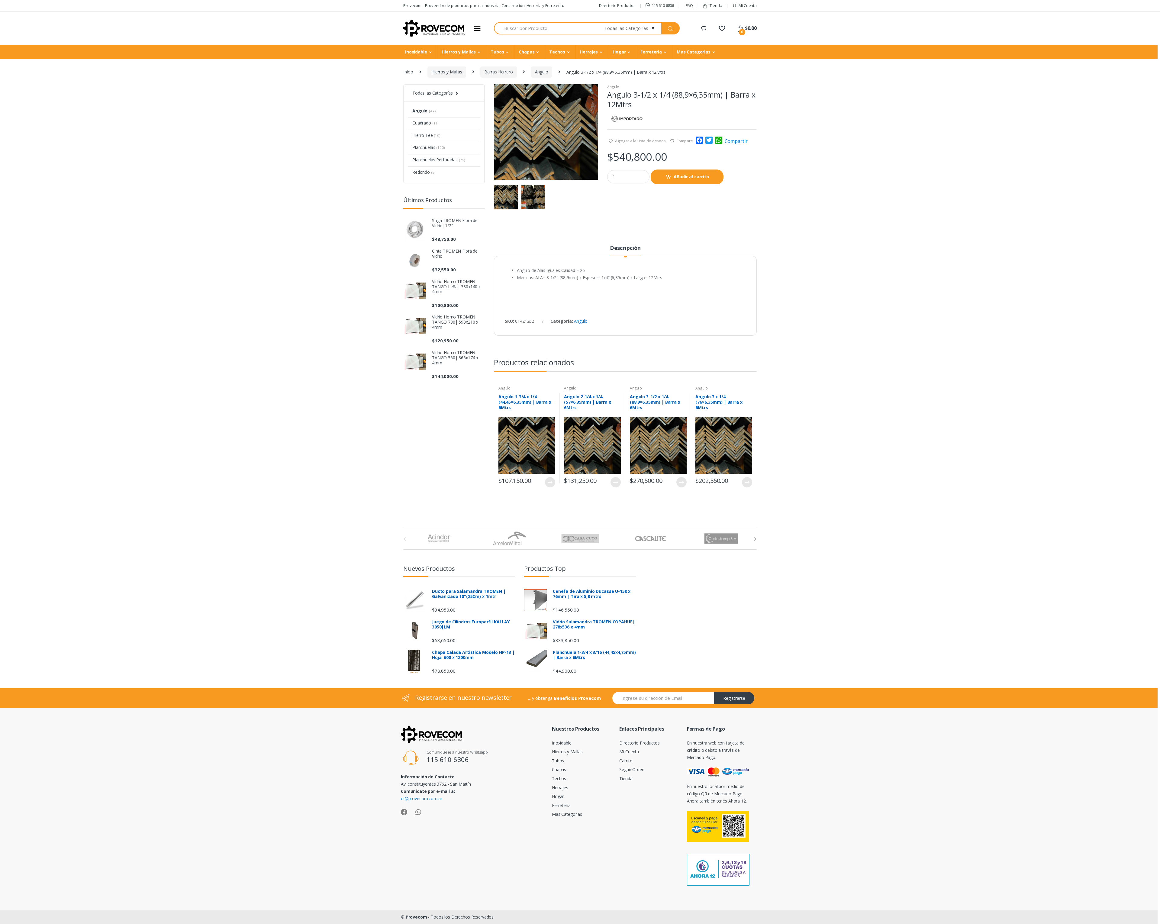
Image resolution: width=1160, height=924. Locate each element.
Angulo (541, 72)
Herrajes (589, 52)
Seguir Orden (631, 769)
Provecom (416, 917)
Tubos (497, 52)
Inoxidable (416, 52)
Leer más (549, 482)
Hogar (619, 52)
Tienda (716, 5)
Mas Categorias (693, 52)
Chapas (526, 52)
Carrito (625, 761)
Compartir (736, 141)
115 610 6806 (663, 5)
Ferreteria (651, 52)
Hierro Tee (426, 135)
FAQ (689, 5)
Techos (557, 52)
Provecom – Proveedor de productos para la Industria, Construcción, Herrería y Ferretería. (483, 5)
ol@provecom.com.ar (421, 798)
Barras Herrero (498, 72)
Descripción (625, 248)
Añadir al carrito (691, 176)
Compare (684, 141)
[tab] (625, 250)
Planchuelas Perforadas (438, 160)
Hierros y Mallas (459, 52)
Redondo (423, 172)
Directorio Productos (617, 5)
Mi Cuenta (748, 5)
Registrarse (734, 698)
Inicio (408, 72)
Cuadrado (425, 123)
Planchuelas (428, 147)
